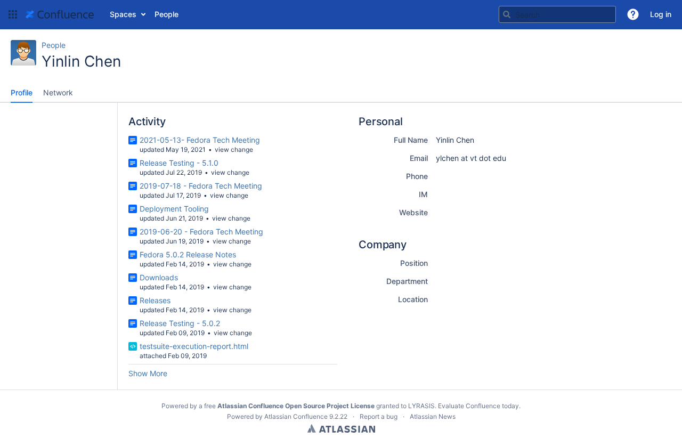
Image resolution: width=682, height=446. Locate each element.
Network (58, 92)
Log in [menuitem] (660, 14)
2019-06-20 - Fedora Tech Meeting (201, 231)
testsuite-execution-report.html (194, 346)
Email (419, 158)
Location (413, 299)
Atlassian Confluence (296, 416)
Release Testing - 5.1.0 (179, 162)
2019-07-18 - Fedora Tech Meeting (201, 185)
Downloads (159, 277)
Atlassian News (433, 416)
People (54, 45)
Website (413, 212)
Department (407, 281)
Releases (155, 300)
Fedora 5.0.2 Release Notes (188, 254)
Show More (147, 373)
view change (234, 149)
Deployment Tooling (174, 208)
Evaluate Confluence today (478, 406)
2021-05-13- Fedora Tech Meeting (200, 139)
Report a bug (378, 416)
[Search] (506, 14)
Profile (22, 92)
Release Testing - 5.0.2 (180, 323)
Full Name (411, 139)
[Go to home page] (59, 14)
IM (423, 194)
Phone (417, 176)
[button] (12, 14)
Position (414, 262)
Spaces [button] (123, 14)
